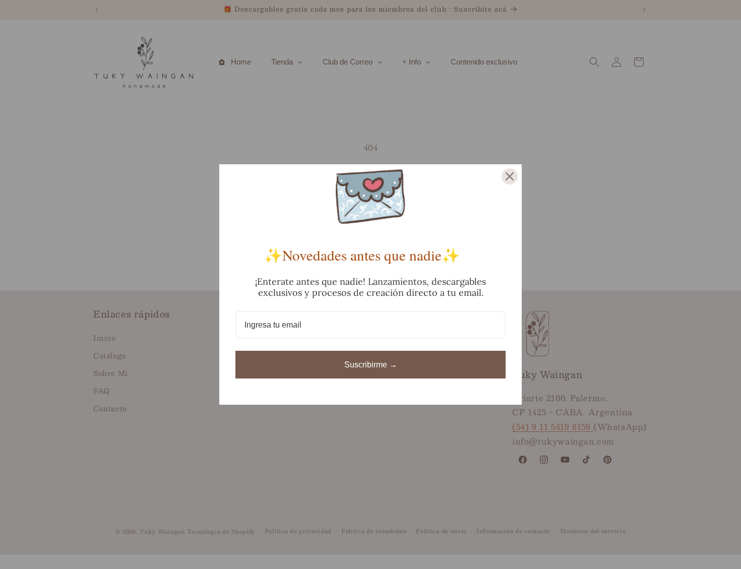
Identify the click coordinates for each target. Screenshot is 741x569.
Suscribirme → (370, 364)
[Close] (510, 176)
